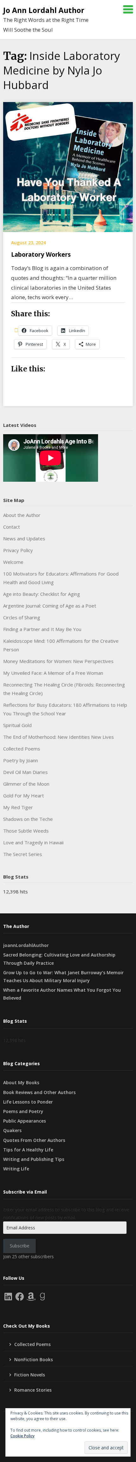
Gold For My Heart (23, 795)
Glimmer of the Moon (26, 784)
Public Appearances (24, 1121)
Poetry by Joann (20, 760)
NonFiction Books (33, 1359)
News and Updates (24, 538)
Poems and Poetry (23, 1111)
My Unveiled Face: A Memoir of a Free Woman (53, 673)
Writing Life (16, 1169)
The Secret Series (22, 854)
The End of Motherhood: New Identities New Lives (58, 737)
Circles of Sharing (21, 617)
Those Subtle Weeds (26, 831)
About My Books (21, 1082)
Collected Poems (21, 748)
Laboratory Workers (41, 254)
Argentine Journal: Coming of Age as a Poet (49, 605)
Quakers (12, 1130)
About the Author (21, 515)
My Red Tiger (18, 807)
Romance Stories (33, 1390)
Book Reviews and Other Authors (39, 1092)
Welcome (13, 562)
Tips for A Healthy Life (28, 1150)
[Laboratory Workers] (68, 166)
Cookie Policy (22, 1436)
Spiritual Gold (17, 725)
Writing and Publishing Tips (33, 1159)
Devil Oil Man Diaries (25, 772)
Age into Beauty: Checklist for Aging (41, 594)
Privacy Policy (18, 550)
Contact (11, 527)
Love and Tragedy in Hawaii (33, 842)
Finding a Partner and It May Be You (42, 629)
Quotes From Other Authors (34, 1140)
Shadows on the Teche (28, 819)
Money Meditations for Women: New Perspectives (58, 661)
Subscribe (19, 1246)
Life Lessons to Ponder (28, 1102)
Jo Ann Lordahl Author (43, 10)
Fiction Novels (29, 1375)
